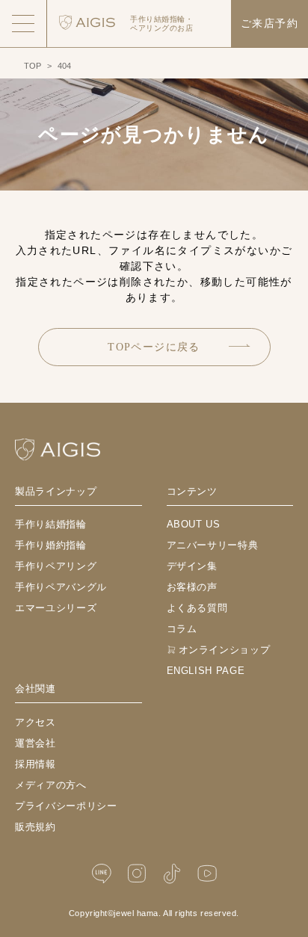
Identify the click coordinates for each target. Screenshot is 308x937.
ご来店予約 (269, 23)
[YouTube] (207, 874)
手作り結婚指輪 (51, 524)
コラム (182, 628)
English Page (206, 670)
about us (194, 524)
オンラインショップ (225, 649)
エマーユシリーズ (55, 607)
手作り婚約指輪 (51, 545)
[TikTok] (171, 874)
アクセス (35, 722)
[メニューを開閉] (23, 23)
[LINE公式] (101, 874)
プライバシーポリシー (66, 805)
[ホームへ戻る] (57, 449)
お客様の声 (192, 587)
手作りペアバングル (61, 587)
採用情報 (35, 764)
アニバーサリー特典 (213, 545)
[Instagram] (136, 874)
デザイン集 (192, 566)
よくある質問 (197, 607)
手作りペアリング (55, 566)
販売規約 (35, 826)
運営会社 (35, 743)
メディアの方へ (51, 785)
